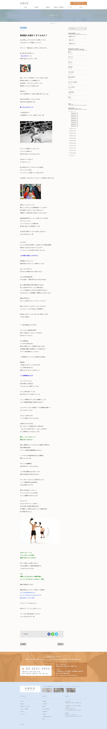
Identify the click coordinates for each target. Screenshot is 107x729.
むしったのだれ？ (71, 87)
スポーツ (23, 27)
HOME (51, 23)
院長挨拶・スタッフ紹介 (25, 706)
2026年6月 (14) (74, 116)
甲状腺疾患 (45, 711)
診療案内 (44, 701)
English (22, 711)
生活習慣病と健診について (48, 716)
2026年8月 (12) (74, 113)
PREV (23, 644)
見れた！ (70, 97)
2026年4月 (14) (74, 120)
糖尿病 (44, 706)
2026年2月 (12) (74, 124)
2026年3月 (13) (74, 122)
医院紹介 (22, 703)
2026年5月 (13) (74, 118)
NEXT (60, 644)
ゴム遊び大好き (71, 92)
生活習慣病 (45, 703)
